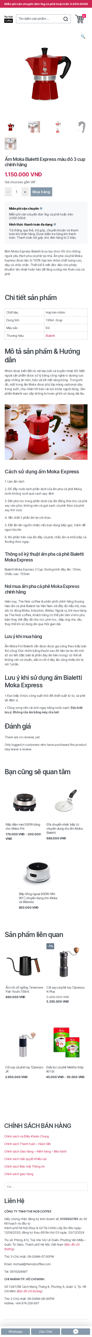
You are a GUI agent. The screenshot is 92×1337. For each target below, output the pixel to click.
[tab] (46, 297)
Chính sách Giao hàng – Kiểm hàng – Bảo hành (35, 1151)
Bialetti (50, 335)
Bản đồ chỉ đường (30, 1291)
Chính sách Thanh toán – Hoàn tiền (27, 1144)
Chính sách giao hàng (19, 1174)
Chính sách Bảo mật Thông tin (24, 1166)
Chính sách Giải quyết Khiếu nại (25, 1159)
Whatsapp (15, 1331)
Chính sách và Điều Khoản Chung (26, 1136)
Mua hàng (41, 192)
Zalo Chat (45, 1331)
